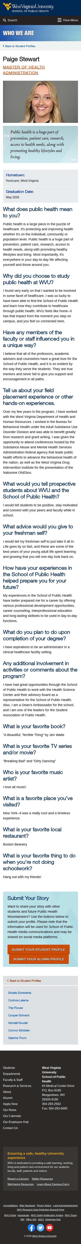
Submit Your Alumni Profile (39, 959)
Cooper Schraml (18, 1015)
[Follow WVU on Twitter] (40, 1227)
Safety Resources (42, 1178)
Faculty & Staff (12, 1079)
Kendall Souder (18, 1022)
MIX (22, 1219)
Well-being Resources (21, 1184)
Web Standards (27, 1205)
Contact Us (10, 1128)
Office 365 (31, 1219)
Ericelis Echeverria (19, 992)
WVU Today (71, 1215)
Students (9, 1067)
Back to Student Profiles (20, 46)
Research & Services (17, 1085)
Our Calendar (12, 1116)
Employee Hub (53, 1219)
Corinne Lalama (18, 1000)
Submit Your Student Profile (38, 949)
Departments (11, 1073)
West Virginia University (44, 1236)
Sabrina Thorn (17, 1037)
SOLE (41, 1219)
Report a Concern (18, 1178)
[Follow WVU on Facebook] (31, 1227)
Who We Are (18, 33)
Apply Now (10, 1104)
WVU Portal (10, 1215)
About (7, 1091)
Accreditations (10, 1205)
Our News (9, 1110)
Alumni (7, 1098)
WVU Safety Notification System (47, 1215)
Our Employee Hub (16, 1122)
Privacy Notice (44, 1205)
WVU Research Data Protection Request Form (40, 1209)
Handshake (23, 1215)
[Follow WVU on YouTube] (49, 1227)
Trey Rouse (15, 1007)
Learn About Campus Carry (53, 1184)
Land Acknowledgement (65, 1205)
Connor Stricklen (19, 1030)
